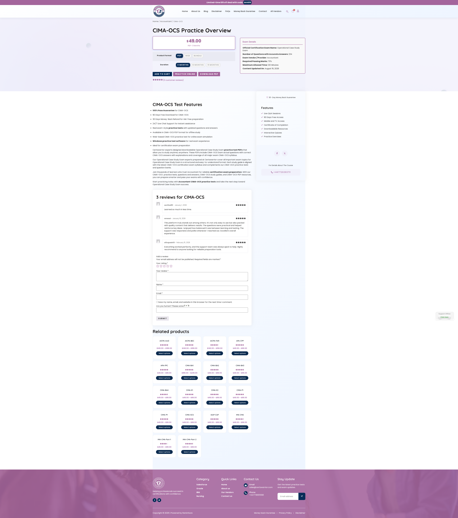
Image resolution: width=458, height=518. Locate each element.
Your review (162, 271)
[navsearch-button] (287, 11)
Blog (206, 11)
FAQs (227, 11)
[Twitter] (159, 500)
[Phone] (246, 493)
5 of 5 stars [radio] (171, 266)
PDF (179, 55)
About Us (195, 11)
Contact (263, 11)
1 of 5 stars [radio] (157, 266)
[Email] (246, 485)
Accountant (166, 21)
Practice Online (185, 74)
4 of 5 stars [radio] (167, 266)
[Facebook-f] (154, 500)
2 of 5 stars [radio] (161, 266)
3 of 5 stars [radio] (164, 266)
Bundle (198, 55)
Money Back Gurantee (244, 11)
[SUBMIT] (301, 496)
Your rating (162, 263)
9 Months (213, 64)
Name (159, 285)
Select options (164, 353)
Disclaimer (217, 11)
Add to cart (162, 74)
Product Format (164, 55)
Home (185, 11)
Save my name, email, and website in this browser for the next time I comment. (195, 302)
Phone (252, 492)
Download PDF (209, 74)
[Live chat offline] (445, 316)
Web (187, 55)
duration (164, 65)
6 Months (198, 64)
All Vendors (276, 11)
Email (159, 293)
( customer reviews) (173, 80)
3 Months (183, 64)
